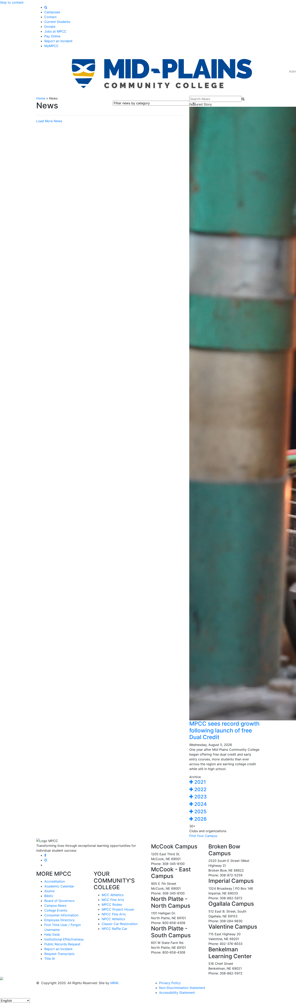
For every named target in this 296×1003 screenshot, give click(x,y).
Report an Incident (58, 41)
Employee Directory (59, 920)
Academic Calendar (59, 886)
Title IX (49, 959)
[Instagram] (45, 860)
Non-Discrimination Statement (182, 988)
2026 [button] (200, 819)
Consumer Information (61, 915)
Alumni (49, 891)
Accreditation (54, 881)
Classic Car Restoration (120, 924)
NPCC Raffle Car (114, 929)
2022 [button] (200, 789)
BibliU (48, 896)
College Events (55, 910)
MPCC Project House (118, 909)
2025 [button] (200, 811)
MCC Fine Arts (113, 900)
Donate (49, 27)
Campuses (52, 12)
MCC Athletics (112, 895)
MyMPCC (51, 46)
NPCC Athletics (113, 919)
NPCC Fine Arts (114, 914)
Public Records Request (62, 944)
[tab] (224, 782)
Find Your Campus (203, 836)
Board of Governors (59, 901)
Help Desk (52, 934)
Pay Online (52, 36)
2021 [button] (199, 782)
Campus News (55, 906)
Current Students (57, 22)
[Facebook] (45, 855)
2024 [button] (200, 804)
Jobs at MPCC (55, 31)
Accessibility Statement (177, 993)
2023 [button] (200, 797)
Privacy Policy (170, 983)
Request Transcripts (59, 954)
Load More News (49, 121)
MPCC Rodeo (112, 904)
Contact (50, 17)
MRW (114, 983)
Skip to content (12, 2)
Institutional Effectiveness (64, 939)
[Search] (45, 7)
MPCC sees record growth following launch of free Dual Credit (224, 730)
